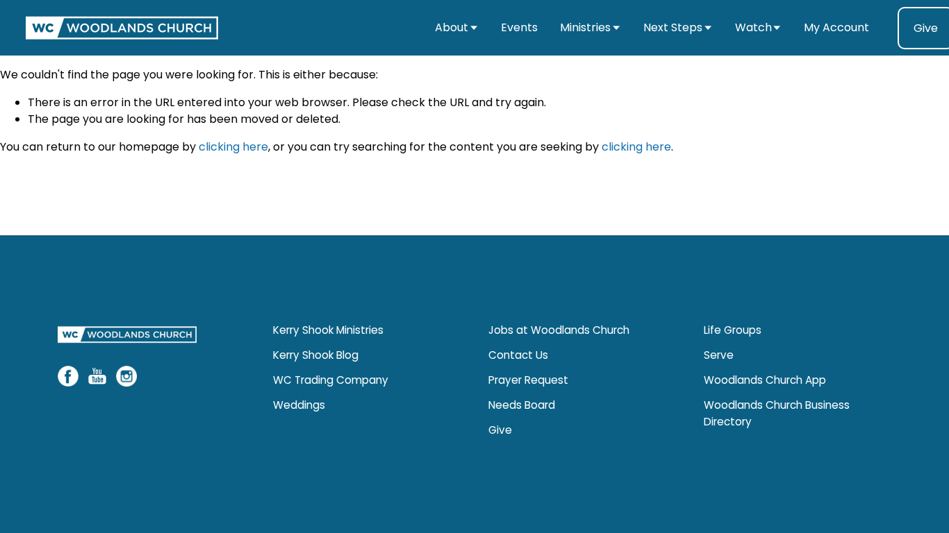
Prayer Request (528, 380)
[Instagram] (126, 376)
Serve (719, 355)
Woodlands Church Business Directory (777, 413)
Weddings (299, 405)
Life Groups (732, 330)
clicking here (233, 147)
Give (500, 430)
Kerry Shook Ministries (328, 330)
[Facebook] (68, 376)
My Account (836, 27)
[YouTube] (97, 376)
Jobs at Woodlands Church (558, 330)
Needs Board (521, 405)
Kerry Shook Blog (315, 355)
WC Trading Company (330, 380)
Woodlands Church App (765, 380)
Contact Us (518, 355)
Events (519, 27)
